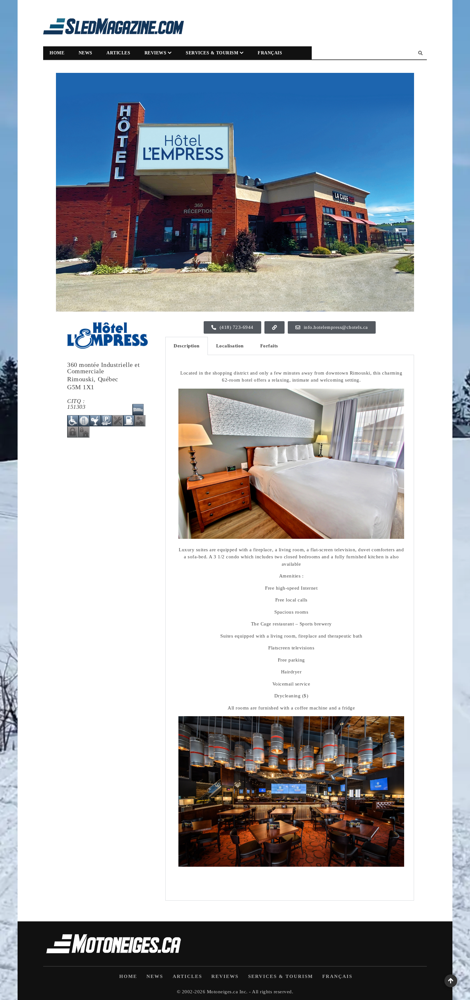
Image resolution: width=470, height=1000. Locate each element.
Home (57, 52)
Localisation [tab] (230, 345)
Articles (118, 52)
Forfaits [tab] (269, 345)
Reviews (156, 52)
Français (270, 52)
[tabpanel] (289, 628)
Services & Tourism (212, 52)
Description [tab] (187, 345)
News (85, 52)
